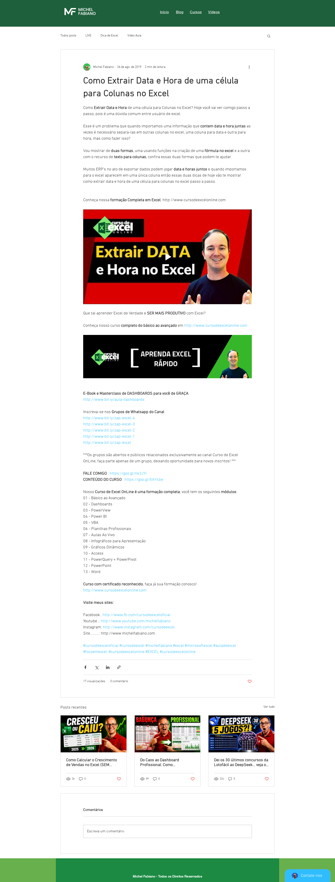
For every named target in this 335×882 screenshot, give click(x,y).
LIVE (88, 36)
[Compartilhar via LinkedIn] (108, 667)
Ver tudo (269, 707)
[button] (269, 36)
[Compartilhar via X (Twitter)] (96, 667)
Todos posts (68, 36)
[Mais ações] (249, 67)
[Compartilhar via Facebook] (85, 667)
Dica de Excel (109, 36)
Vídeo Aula (134, 36)
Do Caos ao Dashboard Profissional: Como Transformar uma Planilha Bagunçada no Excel (163, 762)
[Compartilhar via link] (119, 667)
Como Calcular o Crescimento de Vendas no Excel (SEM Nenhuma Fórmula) (91, 762)
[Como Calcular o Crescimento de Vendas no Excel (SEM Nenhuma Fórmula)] (93, 733)
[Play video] (167, 256)
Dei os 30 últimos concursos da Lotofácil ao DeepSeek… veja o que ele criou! (241, 762)
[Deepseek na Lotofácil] (241, 733)
